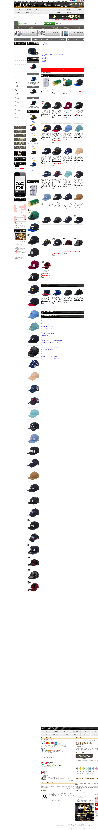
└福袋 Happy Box (17, 66)
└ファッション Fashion (17, 50)
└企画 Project (16, 114)
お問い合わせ (29, 12)
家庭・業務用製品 (78, 32)
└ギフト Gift (16, 106)
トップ (43, 42)
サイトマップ (79, 9)
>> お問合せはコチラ (79, 746)
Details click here (78, 788)
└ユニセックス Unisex (17, 86)
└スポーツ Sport (16, 46)
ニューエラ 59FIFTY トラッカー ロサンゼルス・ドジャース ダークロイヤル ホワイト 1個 (33, 83)
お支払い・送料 (39, 9)
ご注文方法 (39, 12)
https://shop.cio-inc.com (52, 799)
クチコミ (19, 12)
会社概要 (29, 9)
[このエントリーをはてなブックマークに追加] (19, 168)
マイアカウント (79, 12)
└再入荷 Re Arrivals (17, 102)
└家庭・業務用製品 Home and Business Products (20, 54)
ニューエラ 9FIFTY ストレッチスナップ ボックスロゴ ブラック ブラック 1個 (33, 107)
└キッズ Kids (16, 90)
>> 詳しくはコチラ (71, 780)
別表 (47, 757)
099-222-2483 (81, 797)
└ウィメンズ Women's (17, 82)
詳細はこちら (77, 784)
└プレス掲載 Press (17, 94)
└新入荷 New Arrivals (17, 98)
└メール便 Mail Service (17, 70)
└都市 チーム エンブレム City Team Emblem (19, 74)
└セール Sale (16, 58)
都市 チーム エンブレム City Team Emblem (53, 54)
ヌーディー (68, 22)
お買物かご (49, 12)
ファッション (56, 32)
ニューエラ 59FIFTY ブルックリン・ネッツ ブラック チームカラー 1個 (33, 95)
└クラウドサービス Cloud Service (18, 121)
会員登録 (69, 12)
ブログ (45, 734)
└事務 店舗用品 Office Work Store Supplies (19, 117)
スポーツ (33, 32)
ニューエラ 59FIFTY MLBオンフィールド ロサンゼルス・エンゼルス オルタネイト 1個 (33, 71)
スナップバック (73, 22)
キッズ (63, 22)
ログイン (59, 12)
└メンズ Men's (16, 78)
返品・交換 (49, 9)
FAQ (59, 9)
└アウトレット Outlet (17, 62)
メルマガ (69, 9)
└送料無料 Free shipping (17, 110)
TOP (19, 9)
